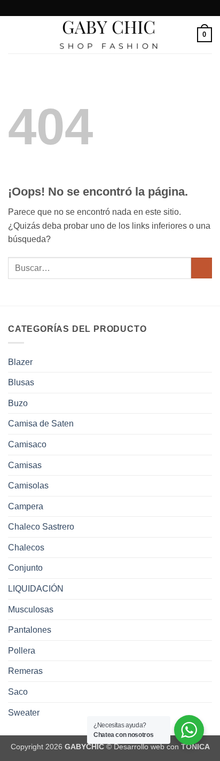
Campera (25, 506)
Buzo (18, 403)
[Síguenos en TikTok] (120, 8)
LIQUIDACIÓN (36, 588)
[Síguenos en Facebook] (100, 8)
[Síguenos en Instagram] (110, 8)
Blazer (20, 362)
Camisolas (28, 485)
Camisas (25, 465)
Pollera (21, 650)
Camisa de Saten (41, 423)
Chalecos (26, 547)
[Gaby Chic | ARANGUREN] (110, 35)
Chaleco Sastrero (41, 526)
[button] (14, 34)
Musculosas (30, 609)
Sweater (24, 712)
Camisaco (27, 444)
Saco (18, 691)
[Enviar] (201, 268)
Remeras (25, 670)
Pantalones (29, 629)
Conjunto (25, 567)
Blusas (21, 382)
